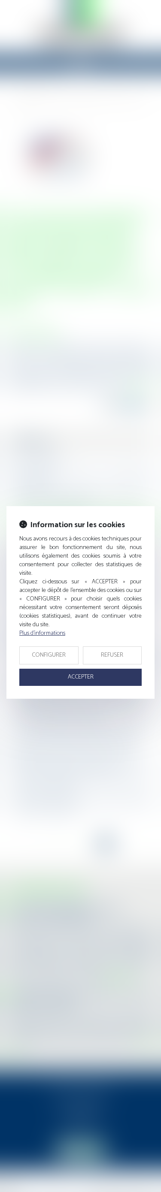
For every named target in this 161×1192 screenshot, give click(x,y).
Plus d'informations (42, 633)
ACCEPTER (81, 677)
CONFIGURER (49, 655)
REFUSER (112, 655)
